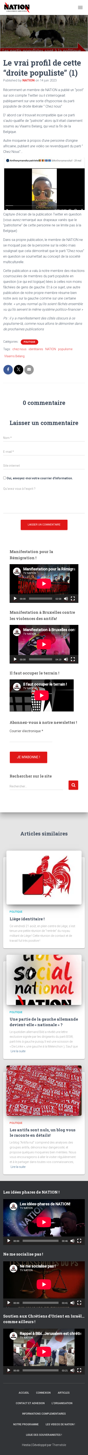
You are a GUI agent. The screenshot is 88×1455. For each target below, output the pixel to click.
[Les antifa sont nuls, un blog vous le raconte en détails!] (44, 1090)
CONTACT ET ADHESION (30, 1403)
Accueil (24, 1392)
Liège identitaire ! (27, 918)
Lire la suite (18, 1051)
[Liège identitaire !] (44, 877)
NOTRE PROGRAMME (26, 1424)
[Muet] (66, 598)
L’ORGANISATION (62, 1403)
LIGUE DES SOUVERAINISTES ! (44, 1434)
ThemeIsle (59, 1445)
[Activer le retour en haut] (79, 1446)
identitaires (36, 349)
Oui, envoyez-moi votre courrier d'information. (39, 478)
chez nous (19, 349)
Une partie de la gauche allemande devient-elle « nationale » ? (44, 1022)
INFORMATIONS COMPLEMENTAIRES (44, 1413)
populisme (65, 349)
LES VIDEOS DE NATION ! (60, 1424)
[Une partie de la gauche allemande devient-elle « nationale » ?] (44, 979)
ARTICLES (64, 1392)
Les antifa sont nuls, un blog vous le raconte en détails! (42, 1132)
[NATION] (18, 7)
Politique (29, 342)
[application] (44, 583)
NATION (50, 349)
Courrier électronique (26, 731)
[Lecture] (15, 598)
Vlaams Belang (14, 356)
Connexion (43, 1392)
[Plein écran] (73, 598)
